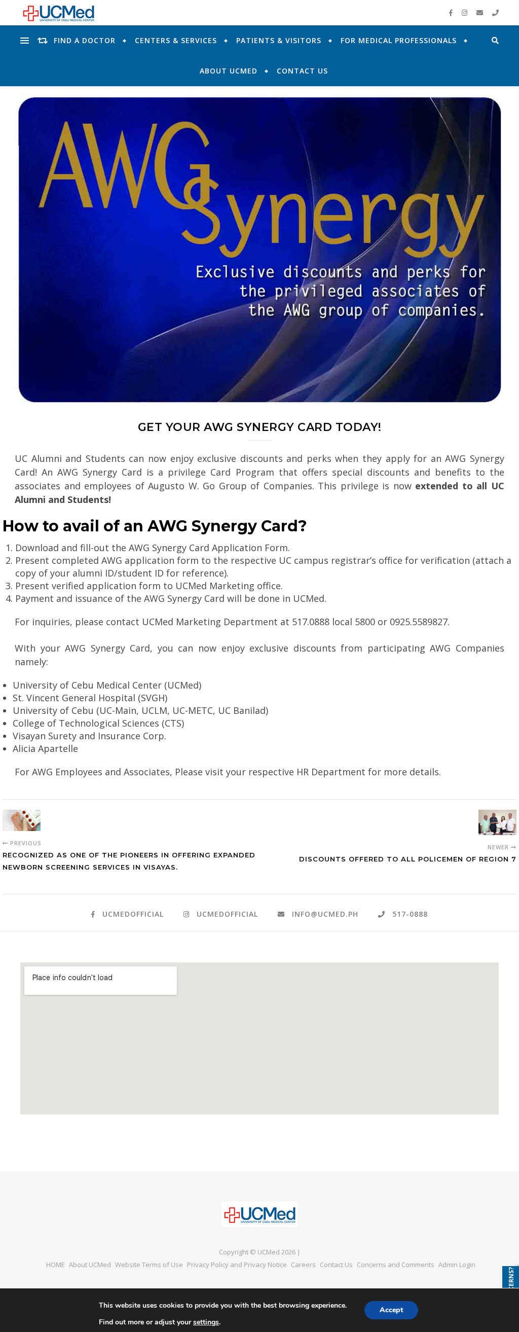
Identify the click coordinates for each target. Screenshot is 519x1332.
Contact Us (302, 71)
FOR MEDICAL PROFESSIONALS (399, 40)
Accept (391, 1310)
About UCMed (228, 71)
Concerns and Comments (395, 1264)
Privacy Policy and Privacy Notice (237, 1264)
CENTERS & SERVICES (176, 40)
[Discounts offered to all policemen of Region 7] (497, 822)
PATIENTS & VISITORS (278, 40)
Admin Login (456, 1264)
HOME (55, 1264)
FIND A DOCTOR (85, 40)
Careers (303, 1264)
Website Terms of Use (149, 1264)
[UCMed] (259, 1214)
